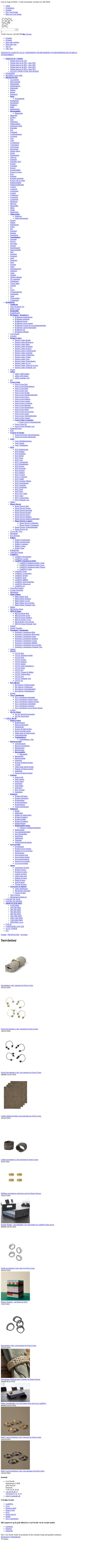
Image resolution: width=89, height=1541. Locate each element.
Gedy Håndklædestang (23, 441)
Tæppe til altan (20, 893)
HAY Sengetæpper (22, 483)
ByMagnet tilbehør (22, 332)
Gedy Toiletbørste (21, 445)
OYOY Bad (19, 653)
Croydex (13, 336)
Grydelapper (14, 143)
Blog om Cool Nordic (14, 14)
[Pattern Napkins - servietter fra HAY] (15, 1300)
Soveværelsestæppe (22, 859)
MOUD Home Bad (22, 613)
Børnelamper (15, 109)
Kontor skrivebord (21, 798)
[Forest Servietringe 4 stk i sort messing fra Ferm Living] (15, 1070)
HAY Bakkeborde (21, 449)
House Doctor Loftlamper (28, 523)
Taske (12, 273)
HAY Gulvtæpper (21, 462)
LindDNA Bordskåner (23, 557)
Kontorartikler (15, 170)
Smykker (13, 254)
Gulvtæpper (14, 147)
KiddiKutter (14, 550)
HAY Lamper (20, 475)
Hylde (12, 153)
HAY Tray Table (21, 494)
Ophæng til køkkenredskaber (30, 828)
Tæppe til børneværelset (23, 773)
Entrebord (18, 784)
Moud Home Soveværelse (24, 622)
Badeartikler (14, 84)
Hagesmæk (14, 149)
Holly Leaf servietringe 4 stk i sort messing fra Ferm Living (22, 1471)
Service (13, 241)
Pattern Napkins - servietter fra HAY (14, 1302)
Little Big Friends (16, 552)
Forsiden (9, 38)
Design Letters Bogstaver (24, 342)
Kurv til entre (20, 790)
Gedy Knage (19, 443)
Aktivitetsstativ (20, 744)
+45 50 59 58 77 (12, 1492)
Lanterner (13, 189)
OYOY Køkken (21, 662)
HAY (8, 1512)
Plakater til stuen (21, 878)
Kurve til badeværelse (23, 731)
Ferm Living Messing (23, 405)
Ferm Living (10, 1510)
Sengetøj (13, 239)
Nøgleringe (14, 212)
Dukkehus (14, 122)
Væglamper (14, 300)
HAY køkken (20, 473)
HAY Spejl (19, 489)
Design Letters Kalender (24, 347)
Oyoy (8, 1506)
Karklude (13, 166)
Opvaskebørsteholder (22, 832)
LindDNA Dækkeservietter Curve (31, 565)
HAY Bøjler (19, 456)
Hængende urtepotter (22, 891)
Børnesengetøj (20, 758)
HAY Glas (19, 460)
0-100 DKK (14, 905)
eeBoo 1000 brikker (22, 374)
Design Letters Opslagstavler (25, 351)
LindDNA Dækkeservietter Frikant (32, 567)
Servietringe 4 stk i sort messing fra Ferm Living (18, 1346)
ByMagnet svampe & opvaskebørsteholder (30, 326)
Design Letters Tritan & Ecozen (26, 365)
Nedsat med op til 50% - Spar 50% (23, 69)
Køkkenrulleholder (17, 185)
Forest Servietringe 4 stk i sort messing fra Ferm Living (21, 1072)
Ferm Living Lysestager (23, 403)
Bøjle (12, 107)
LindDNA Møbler (21, 580)
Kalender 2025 (15, 162)
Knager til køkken (21, 821)
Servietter (13, 244)
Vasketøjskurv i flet (26, 739)
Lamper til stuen (21, 874)
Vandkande (14, 294)
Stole (12, 262)
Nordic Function (16, 628)
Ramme (13, 233)
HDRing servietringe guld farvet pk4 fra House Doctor (21, 1193)
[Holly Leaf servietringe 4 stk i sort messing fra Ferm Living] (15, 1469)
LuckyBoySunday (17, 588)
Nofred (12, 626)
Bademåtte (14, 88)
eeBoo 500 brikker (22, 376)
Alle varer (9, 49)
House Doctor (11, 1514)
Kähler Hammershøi (22, 542)
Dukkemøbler (15, 124)
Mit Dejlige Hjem (16, 609)
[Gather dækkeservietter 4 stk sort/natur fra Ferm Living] (15, 1114)
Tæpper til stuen (21, 884)
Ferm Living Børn (21, 389)
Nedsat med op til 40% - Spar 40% (23, 67)
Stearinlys (13, 260)
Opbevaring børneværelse (24, 767)
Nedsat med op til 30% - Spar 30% (23, 65)
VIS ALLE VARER (23, 53)
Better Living (15, 309)
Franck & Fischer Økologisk (25, 437)
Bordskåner (14, 103)
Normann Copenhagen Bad (25, 632)
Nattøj (12, 210)
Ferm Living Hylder (22, 393)
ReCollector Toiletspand (24, 687)
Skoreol (13, 246)
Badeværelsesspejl (21, 725)
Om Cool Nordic (12, 12)
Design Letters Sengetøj (23, 353)
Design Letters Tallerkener (24, 355)
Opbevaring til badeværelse (25, 733)
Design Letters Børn (22, 344)
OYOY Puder (20, 668)
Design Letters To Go (23, 363)
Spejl (12, 258)
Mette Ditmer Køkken (23, 599)
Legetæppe (14, 191)
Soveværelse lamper (22, 857)
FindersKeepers (16, 428)
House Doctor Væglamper (29, 525)
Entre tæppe (19, 781)
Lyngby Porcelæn (16, 590)
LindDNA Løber (25, 569)
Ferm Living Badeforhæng (24, 386)
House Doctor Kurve (22, 515)
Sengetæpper (19, 853)
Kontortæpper (20, 805)
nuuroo (12, 649)
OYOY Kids (19, 657)
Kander (13, 164)
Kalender (13, 160)
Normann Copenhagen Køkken (26, 639)
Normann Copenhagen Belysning (27, 634)
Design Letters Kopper (23, 349)
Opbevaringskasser (22, 807)
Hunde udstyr (15, 151)
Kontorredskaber (21, 802)
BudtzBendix (15, 313)
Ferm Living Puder (22, 410)
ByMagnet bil (20, 330)
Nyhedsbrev (10, 8)
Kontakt (8, 10)
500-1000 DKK (16, 916)
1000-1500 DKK (16, 918)
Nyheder (9, 40)
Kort (12, 174)
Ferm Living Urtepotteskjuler (30, 422)
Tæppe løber (14, 283)
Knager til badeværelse (23, 729)
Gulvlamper (14, 145)
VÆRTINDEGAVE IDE (15, 926)
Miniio (12, 607)
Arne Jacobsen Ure (17, 307)
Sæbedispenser (15, 269)
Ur (11, 288)
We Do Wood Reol (22, 716)
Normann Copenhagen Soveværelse (28, 645)
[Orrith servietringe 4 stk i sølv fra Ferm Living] (15, 1266)
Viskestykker (15, 298)
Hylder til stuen (20, 870)
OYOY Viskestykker (22, 674)
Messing (13, 204)
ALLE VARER (11, 929)
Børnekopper (19, 748)
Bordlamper (14, 101)
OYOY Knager (20, 660)
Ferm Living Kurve (22, 397)
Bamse (12, 92)
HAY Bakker (20, 452)
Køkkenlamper (20, 823)
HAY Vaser (19, 496)
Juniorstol (18, 760)
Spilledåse (18, 771)
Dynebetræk (19, 847)
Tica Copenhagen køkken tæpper (27, 702)
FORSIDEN (46, 53)
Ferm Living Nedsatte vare (24, 426)
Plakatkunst (14, 225)
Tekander (18, 840)
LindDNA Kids (20, 578)
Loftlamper (14, 195)
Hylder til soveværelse (23, 849)
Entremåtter (19, 786)
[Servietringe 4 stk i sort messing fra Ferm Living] (15, 1343)
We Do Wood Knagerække (25, 714)
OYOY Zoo (19, 676)
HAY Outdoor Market (23, 481)
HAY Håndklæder (21, 464)
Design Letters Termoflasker (25, 361)
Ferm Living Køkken (22, 399)
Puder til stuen (20, 880)
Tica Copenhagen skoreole (24, 706)
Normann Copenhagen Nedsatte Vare (28, 647)
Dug (11, 120)
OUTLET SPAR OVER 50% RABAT (24, 71)
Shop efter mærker (12, 42)
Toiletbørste (14, 281)
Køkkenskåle (19, 830)
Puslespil (13, 231)
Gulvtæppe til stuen (22, 868)
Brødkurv (13, 105)
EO (11, 380)
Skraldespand (15, 248)
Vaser (12, 296)
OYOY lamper (20, 664)
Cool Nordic (14, 334)
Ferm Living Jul (21, 424)
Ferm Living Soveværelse (24, 412)
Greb (12, 141)
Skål (11, 252)
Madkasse (13, 202)
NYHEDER (55, 53)
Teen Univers (15, 895)
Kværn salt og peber (17, 181)
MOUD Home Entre (22, 615)
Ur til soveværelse (21, 863)
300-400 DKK (15, 912)
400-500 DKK (15, 914)
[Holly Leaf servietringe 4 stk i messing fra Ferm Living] (15, 1435)
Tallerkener (19, 838)
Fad (11, 130)
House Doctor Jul (21, 529)
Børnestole (19, 113)
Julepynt (13, 157)
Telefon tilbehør (16, 277)
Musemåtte (14, 206)
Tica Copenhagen (12, 1519)
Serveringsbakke (21, 834)
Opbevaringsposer (21, 218)
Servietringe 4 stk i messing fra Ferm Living (17, 985)
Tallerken (13, 271)
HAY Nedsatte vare (22, 500)
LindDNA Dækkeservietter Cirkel (31, 563)
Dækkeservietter (16, 126)
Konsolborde (19, 99)
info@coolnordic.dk (13, 1496)
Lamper (13, 187)
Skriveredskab (15, 250)
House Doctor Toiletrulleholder (26, 527)
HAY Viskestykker (22, 498)
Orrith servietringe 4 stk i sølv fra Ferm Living (18, 1268)
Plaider (12, 223)
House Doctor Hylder (23, 508)
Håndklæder (14, 155)
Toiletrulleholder (21, 735)
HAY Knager (20, 470)
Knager (13, 168)
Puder (12, 227)
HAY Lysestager (21, 477)
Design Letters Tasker (23, 357)
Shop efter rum (11, 44)
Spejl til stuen (20, 882)
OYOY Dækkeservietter (24, 655)
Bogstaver (14, 94)
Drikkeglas (19, 813)
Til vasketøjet (15, 279)
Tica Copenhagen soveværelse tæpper (29, 708)
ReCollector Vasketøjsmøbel (25, 689)
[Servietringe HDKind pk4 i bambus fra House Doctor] (15, 1377)
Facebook (9, 1527)
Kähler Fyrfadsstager (22, 540)
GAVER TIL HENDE (14, 901)
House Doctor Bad (22, 506)
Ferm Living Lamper (22, 401)
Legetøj (13, 193)
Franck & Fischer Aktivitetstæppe (27, 435)
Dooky (12, 370)
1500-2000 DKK (16, 920)
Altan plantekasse (21, 889)
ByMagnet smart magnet (24, 323)
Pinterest (9, 1529)
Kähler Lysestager (21, 544)
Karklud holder (20, 819)
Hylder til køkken (21, 817)
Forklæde (13, 132)
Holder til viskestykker (23, 815)
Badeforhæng (15, 86)
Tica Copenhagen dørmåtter (25, 697)
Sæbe (12, 267)
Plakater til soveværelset (23, 851)
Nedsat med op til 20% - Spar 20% (23, 63)
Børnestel (13, 115)
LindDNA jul (20, 586)
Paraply (13, 220)
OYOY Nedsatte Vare (23, 679)
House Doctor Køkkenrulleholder (27, 519)
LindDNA (9, 1504)
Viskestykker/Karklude (23, 842)
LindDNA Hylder (21, 576)
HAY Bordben (20, 454)
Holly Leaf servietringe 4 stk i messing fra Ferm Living (21, 1437)
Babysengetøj (15, 82)
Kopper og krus (16, 172)
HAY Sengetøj (20, 485)
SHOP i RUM (36, 53)
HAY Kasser (19, 466)
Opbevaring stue (21, 876)
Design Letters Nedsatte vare (25, 368)
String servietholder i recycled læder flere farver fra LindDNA (23, 1403)
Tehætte (13, 275)
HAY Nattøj (19, 479)
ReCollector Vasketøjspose (24, 691)
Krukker (13, 176)
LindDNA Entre (21, 571)
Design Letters (11, 1508)
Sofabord (13, 256)
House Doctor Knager (23, 513)
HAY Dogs (19, 458)
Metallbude (14, 592)
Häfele (12, 502)
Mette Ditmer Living (22, 601)
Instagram (9, 1531)
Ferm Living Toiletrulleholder (26, 416)
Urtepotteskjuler (16, 292)
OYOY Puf (19, 670)
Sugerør (13, 265)
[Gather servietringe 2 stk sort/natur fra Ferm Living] (15, 1157)
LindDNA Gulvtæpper (23, 573)
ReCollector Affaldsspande (25, 685)
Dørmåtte (13, 128)
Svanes (12, 693)
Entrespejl (18, 788)
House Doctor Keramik (23, 510)
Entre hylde (19, 777)
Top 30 (8, 47)
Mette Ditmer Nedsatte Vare (25, 605)
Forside (3, 935)
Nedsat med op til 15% (18, 61)
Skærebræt (19, 836)
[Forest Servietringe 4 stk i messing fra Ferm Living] (15, 1027)
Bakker (13, 90)
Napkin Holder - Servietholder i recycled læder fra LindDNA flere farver (27, 1225)
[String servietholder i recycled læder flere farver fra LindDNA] (15, 1401)
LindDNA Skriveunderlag (24, 582)
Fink (12, 431)
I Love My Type (16, 531)
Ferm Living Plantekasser (24, 407)
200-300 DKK (15, 910)
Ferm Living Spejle (22, 414)
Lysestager (14, 197)
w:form (13, 710)
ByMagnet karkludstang (23, 317)
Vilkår (8, 6)
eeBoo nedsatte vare (22, 378)
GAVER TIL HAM (13, 899)
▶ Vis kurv (28, 34)
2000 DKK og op (16, 922)
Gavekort (13, 136)
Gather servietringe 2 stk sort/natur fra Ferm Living (19, 1160)
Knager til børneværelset (24, 763)
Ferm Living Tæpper (22, 418)
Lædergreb (14, 199)
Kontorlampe (19, 800)
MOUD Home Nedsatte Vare (25, 624)
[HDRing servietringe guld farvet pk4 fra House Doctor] (15, 1191)
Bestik (17, 811)
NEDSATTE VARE (8, 53)
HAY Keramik (20, 468)
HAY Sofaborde (21, 487)
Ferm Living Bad (21, 384)
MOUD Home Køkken (23, 618)
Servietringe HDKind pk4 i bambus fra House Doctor (20, 1379)
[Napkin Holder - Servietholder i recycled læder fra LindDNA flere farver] (15, 1223)
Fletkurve (18, 216)
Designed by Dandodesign (10, 1537)
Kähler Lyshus (20, 546)
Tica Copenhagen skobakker (25, 704)
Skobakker (19, 792)
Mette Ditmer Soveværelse (24, 603)
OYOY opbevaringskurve (24, 666)
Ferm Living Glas (21, 391)
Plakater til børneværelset (24, 769)
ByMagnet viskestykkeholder (25, 328)
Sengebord (14, 235)
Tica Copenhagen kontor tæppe (26, 700)
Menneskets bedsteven (18, 897)
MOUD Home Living (23, 620)
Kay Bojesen (15, 536)
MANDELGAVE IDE (14, 75)
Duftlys (13, 117)
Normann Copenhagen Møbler (26, 643)
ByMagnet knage (21, 321)
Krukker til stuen (21, 872)
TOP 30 (8, 924)
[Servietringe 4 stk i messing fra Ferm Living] (15, 983)
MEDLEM (64, 53)
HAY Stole (19, 491)
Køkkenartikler (15, 183)
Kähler (8, 1517)
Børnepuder (19, 756)
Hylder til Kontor (21, 796)
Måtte (12, 208)
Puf (11, 229)
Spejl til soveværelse (22, 861)
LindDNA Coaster (21, 559)
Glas (12, 138)
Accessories (14, 80)
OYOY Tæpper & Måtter (24, 672)
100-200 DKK (15, 908)
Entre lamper (19, 779)
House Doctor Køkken (23, 517)
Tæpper (13, 286)
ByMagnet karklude (22, 319)
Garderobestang (16, 134)
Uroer (12, 290)
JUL (7, 931)
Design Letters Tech (22, 359)
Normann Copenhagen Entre (25, 636)
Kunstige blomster (17, 178)
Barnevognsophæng (22, 746)
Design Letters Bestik (23, 340)
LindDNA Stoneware (23, 584)
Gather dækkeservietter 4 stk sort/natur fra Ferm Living (21, 1116)
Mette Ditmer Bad (21, 597)
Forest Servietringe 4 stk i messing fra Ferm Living (19, 1029)
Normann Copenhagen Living (26, 641)
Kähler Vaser (19, 548)
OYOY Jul (19, 681)
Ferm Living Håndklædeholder (26, 395)
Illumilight (14, 534)
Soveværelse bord (21, 855)
